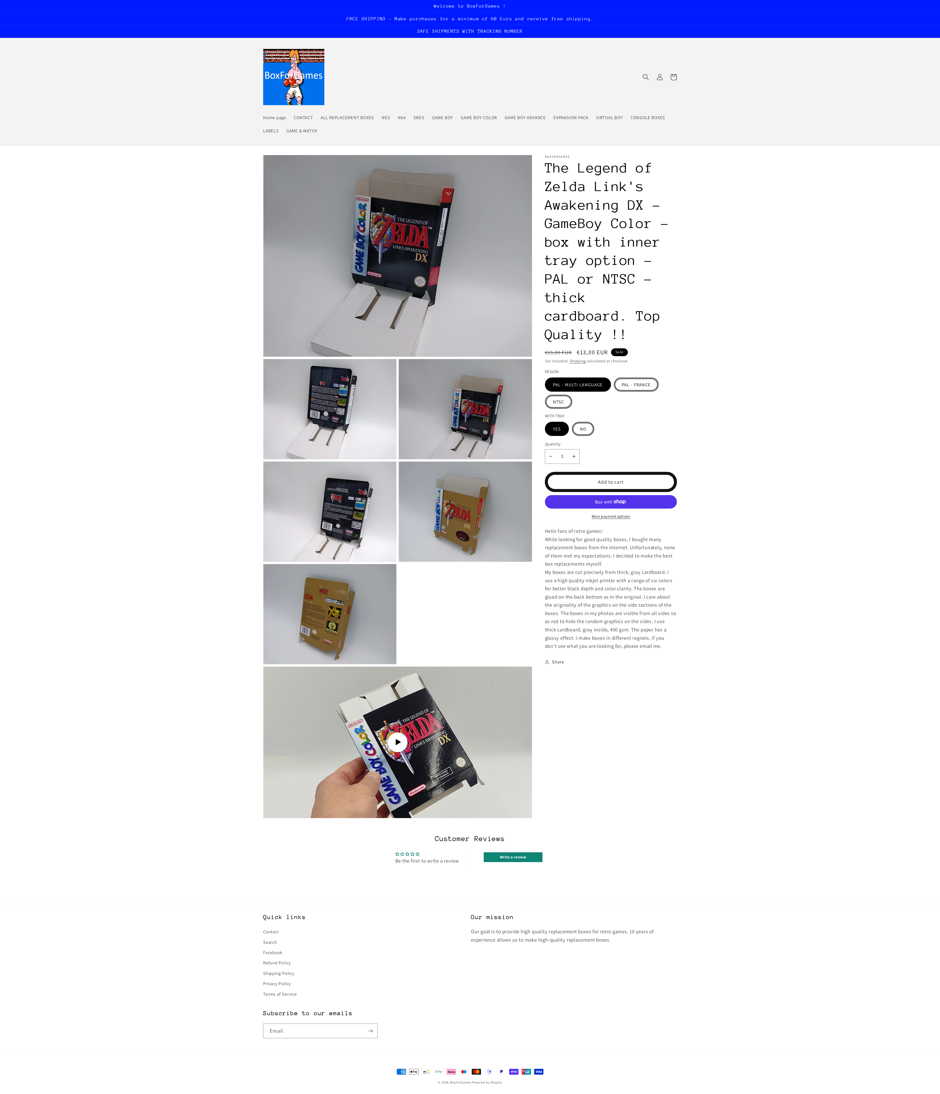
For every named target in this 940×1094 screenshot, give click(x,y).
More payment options (611, 515)
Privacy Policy (277, 983)
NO (583, 429)
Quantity (553, 444)
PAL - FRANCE (636, 384)
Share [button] (558, 662)
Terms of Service (280, 994)
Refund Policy (277, 963)
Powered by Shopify (487, 1082)
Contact (271, 931)
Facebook (272, 952)
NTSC (558, 401)
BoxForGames (460, 1082)
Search (270, 942)
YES (557, 429)
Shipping (578, 360)
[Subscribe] (370, 1031)
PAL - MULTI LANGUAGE (578, 384)
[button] (646, 77)
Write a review (513, 857)
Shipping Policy (278, 973)
